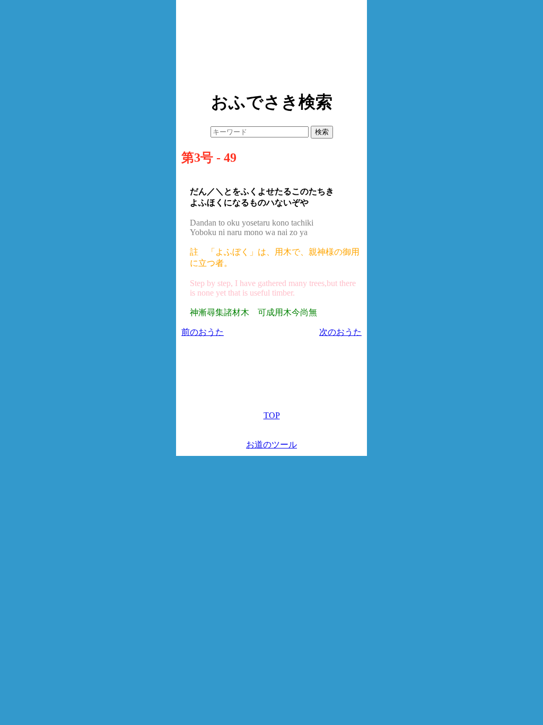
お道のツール (271, 444)
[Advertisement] (271, 42)
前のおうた (202, 331)
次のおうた (340, 331)
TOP (272, 415)
